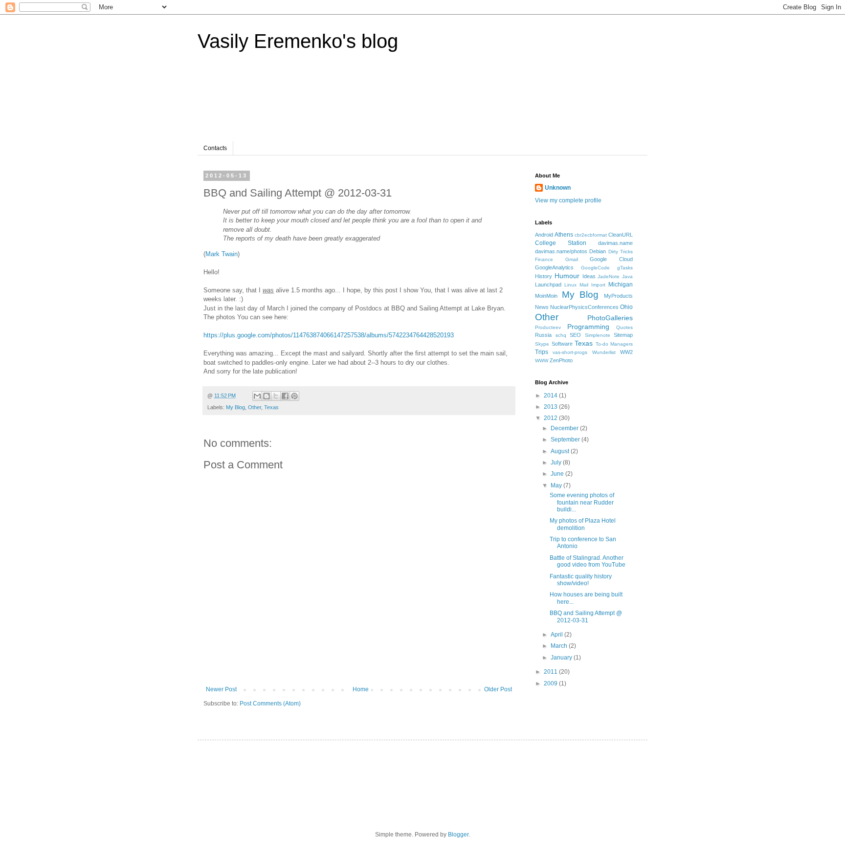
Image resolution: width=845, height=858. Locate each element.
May (557, 485)
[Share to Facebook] (285, 396)
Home (361, 689)
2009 (551, 683)
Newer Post (221, 689)
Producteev (548, 327)
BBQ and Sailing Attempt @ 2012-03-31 (586, 616)
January (562, 657)
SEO (575, 335)
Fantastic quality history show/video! (581, 580)
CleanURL (620, 235)
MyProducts (618, 296)
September (566, 439)
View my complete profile (568, 200)
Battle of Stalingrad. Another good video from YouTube (587, 561)
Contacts (215, 148)
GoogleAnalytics (554, 267)
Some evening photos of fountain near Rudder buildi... (582, 502)
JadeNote (609, 276)
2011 (551, 671)
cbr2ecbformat (591, 235)
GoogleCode (595, 267)
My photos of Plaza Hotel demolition (583, 524)
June (558, 473)
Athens (564, 234)
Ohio (626, 307)
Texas (271, 407)
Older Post (498, 689)
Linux (570, 284)
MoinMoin (546, 296)
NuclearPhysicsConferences (584, 307)
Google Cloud (611, 259)
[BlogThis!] (266, 396)
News (542, 307)
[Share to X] (276, 396)
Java (627, 276)
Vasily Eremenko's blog (298, 41)
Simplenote (597, 335)
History (543, 276)
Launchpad (548, 284)
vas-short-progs (570, 352)
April (557, 634)
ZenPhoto (561, 360)
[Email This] (257, 396)
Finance (544, 259)
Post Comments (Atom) (270, 703)
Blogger (458, 834)
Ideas (589, 276)
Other (254, 407)
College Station (560, 243)
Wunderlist (604, 352)
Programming (588, 326)
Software (562, 344)
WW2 (626, 352)
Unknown (558, 187)
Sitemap (623, 335)
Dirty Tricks (620, 251)
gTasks (625, 267)
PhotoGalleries (610, 318)
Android (544, 235)
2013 (551, 406)
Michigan (620, 284)
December (565, 428)
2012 (551, 418)
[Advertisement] (390, 102)
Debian (597, 251)
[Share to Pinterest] (294, 396)
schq (561, 335)
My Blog (235, 407)
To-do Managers (614, 344)
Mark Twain (221, 254)
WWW (541, 360)
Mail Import (592, 284)
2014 (551, 395)
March (560, 645)
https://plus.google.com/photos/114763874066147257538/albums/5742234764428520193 (328, 335)
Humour (567, 276)
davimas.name (615, 243)
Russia (543, 335)
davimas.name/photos (561, 251)
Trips (541, 352)
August (561, 451)
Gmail (571, 259)
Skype (542, 344)
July (557, 462)
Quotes (624, 327)
